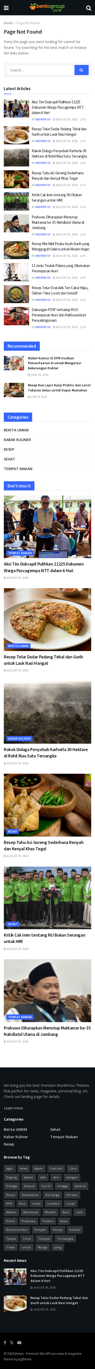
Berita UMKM (16, 430)
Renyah (40, 1230)
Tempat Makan (18, 468)
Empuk (29, 1186)
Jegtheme (24, 1359)
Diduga (11, 1186)
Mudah (50, 1212)
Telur (27, 1238)
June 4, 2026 (38, 397)
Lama (36, 1203)
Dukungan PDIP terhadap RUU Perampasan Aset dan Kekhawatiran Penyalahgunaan (59, 315)
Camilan (56, 1168)
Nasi (66, 1212)
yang (58, 1247)
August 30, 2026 (66, 119)
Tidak (10, 1247)
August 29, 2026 (66, 327)
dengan (72, 1177)
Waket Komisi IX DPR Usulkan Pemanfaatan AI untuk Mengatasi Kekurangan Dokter (54, 363)
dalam (28, 1177)
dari (56, 1177)
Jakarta (80, 1186)
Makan (11, 1212)
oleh (79, 1212)
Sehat (9, 459)
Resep (9, 449)
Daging (11, 1177)
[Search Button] (81, 70)
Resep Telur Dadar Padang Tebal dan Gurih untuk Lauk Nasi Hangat (59, 1300)
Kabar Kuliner (17, 439)
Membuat (30, 1212)
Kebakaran (30, 1195)
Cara (73, 1168)
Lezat (70, 1203)
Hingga (63, 1186)
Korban (72, 1195)
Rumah (74, 1230)
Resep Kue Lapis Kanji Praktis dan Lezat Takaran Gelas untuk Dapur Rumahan (59, 387)
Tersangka (65, 1238)
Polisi (10, 1221)
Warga (42, 1247)
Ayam (38, 1168)
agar (9, 1168)
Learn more (13, 1108)
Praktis (48, 1221)
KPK (9, 1203)
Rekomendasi (17, 1230)
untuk (26, 1247)
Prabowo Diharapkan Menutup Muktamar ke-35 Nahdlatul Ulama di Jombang (58, 222)
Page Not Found (28, 23)
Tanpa (11, 1238)
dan (43, 1177)
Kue (22, 1203)
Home (8, 23)
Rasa (63, 1221)
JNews (19, 1353)
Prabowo (29, 1221)
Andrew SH (42, 119)
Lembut (53, 1203)
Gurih (46, 1186)
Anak (24, 1168)
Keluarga (53, 1195)
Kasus (10, 1195)
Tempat (44, 1238)
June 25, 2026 (39, 375)
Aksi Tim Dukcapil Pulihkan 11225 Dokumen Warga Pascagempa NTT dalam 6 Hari (58, 107)
